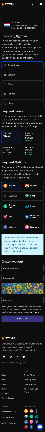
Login (32, 4)
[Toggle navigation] (41, 4)
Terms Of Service (31, 375)
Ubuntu (11, 103)
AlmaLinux (13, 65)
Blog (3, 380)
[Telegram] (10, 356)
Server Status (8, 398)
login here (34, 312)
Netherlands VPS (9, 412)
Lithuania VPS (8, 417)
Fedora (11, 93)
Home (4, 375)
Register (5, 389)
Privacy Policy (30, 380)
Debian (11, 84)
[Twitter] (4, 356)
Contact (5, 393)
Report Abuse (30, 384)
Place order (23, 318)
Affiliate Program (9, 423)
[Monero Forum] (23, 356)
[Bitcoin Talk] (17, 356)
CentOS (11, 74)
